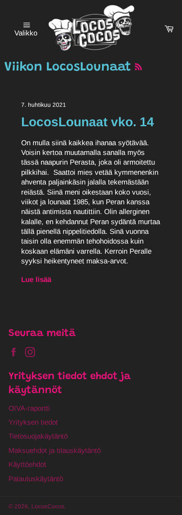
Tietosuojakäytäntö (38, 436)
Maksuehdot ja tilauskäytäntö (54, 451)
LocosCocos (47, 506)
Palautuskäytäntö (35, 479)
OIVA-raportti (29, 408)
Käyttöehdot (27, 465)
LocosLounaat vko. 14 (87, 122)
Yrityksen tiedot (33, 422)
